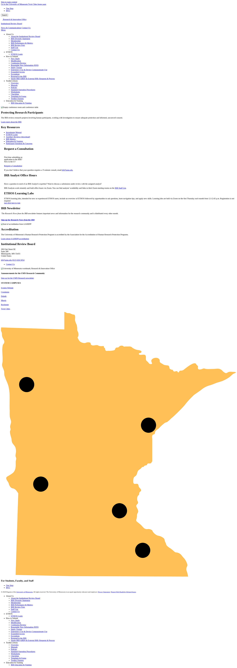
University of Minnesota (24, 592)
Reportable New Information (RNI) (25, 627)
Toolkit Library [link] (12, 81)
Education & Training (14, 141)
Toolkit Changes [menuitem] (17, 99)
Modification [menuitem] (16, 61)
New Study (15, 620)
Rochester (5, 305)
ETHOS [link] (9, 52)
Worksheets (15, 654)
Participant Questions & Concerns (19, 143)
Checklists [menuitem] (15, 94)
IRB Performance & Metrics (22, 605)
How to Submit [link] (12, 56)
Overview (15, 645)
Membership (16, 603)
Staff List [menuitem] (14, 48)
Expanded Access (18, 634)
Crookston (5, 292)
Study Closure (16, 629)
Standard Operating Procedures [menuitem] (23, 90)
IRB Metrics (11, 139)
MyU (8, 11)
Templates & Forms (18, 658)
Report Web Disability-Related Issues (123, 592)
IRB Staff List (120, 188)
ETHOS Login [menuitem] (17, 54)
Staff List (14, 609)
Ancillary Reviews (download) (18, 137)
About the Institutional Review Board (25, 598)
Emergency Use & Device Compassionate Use (29, 631)
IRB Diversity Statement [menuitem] (20, 39)
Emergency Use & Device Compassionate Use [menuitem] (29, 70)
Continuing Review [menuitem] (18, 63)
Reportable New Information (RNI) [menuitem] (25, 65)
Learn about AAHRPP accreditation (15, 239)
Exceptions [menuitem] (15, 74)
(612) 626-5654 (18, 260)
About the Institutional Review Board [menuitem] (25, 36)
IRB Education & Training (21, 665)
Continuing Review (18, 625)
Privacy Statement (104, 592)
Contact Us (26, 28)
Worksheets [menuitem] (15, 92)
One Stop (9, 8)
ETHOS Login (12, 135)
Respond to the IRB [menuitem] (18, 76)
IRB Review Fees (18, 607)
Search (4, 15)
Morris (3, 300)
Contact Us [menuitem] (15, 50)
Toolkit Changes (17, 660)
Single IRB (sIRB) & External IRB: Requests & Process (33, 640)
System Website (7, 288)
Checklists (15, 656)
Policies (14, 649)
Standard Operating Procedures (23, 651)
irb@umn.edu (67, 170)
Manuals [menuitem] (14, 85)
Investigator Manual (13, 132)
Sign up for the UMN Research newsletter (17, 278)
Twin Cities (5, 309)
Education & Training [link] (14, 101)
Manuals (14, 647)
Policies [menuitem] (14, 87)
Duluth (3, 296)
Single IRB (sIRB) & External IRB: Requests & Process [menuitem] (33, 79)
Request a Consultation (13, 166)
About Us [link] (10, 34)
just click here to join (12, 203)
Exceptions (15, 636)
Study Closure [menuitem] (16, 67)
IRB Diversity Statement (20, 600)
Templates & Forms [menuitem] (18, 96)
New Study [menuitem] (15, 59)
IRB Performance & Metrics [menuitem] (22, 43)
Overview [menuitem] (15, 83)
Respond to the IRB (18, 638)
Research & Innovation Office (14, 19)
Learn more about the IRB (11, 122)
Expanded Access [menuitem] (18, 72)
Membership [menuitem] (16, 41)
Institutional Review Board (11, 24)
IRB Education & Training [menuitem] (21, 103)
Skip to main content (9, 2)
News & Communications (11, 28)
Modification (16, 623)
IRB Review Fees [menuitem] (18, 45)
